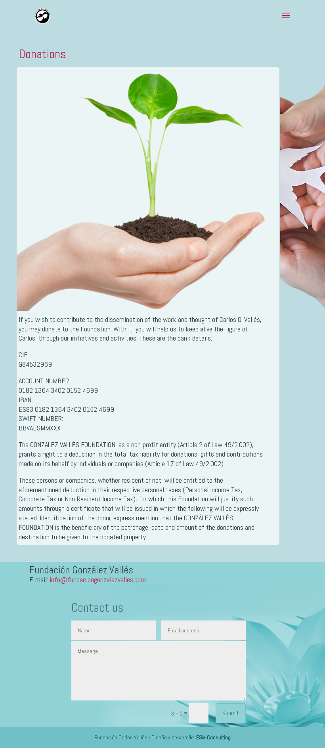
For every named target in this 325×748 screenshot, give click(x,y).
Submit (230, 713)
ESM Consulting (213, 737)
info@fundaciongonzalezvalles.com (98, 579)
